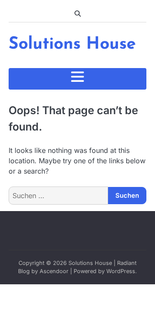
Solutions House (72, 44)
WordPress (120, 271)
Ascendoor (54, 271)
